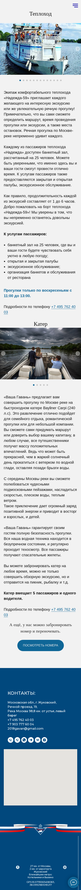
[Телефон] (10, 740)
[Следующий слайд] (78, 49)
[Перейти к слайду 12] (57, 80)
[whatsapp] (24, 740)
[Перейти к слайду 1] (20, 80)
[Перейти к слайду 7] (40, 80)
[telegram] (31, 740)
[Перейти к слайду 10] (50, 80)
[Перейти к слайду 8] (44, 80)
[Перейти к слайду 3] (27, 80)
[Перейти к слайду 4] (30, 80)
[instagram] (44, 740)
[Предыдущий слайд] (3, 49)
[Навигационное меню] (75, 6)
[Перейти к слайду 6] (37, 80)
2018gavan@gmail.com (26, 728)
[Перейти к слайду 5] (33, 80)
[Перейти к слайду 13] (61, 80)
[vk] (37, 740)
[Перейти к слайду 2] (23, 80)
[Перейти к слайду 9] (47, 80)
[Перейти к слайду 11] (54, 80)
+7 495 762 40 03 (21, 720)
